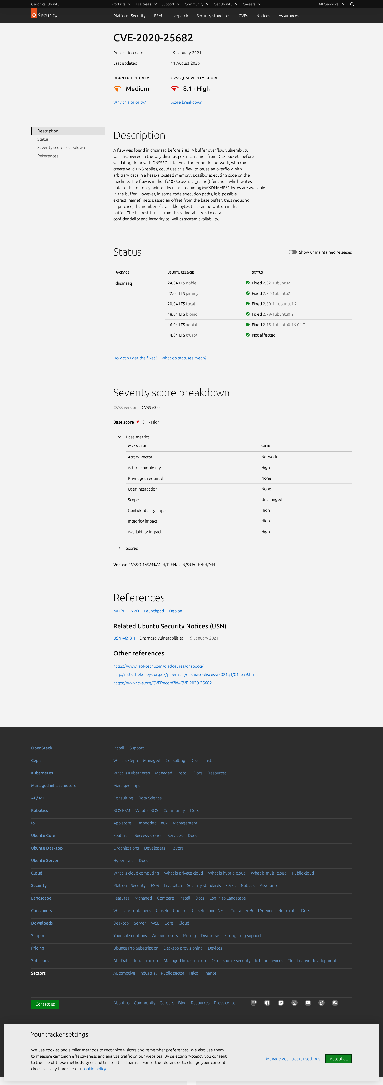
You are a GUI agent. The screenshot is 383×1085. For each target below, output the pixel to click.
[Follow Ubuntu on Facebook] (268, 1004)
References (47, 155)
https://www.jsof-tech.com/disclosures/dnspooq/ (158, 666)
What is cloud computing (136, 873)
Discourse (210, 935)
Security (39, 885)
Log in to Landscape (227, 898)
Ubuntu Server (44, 860)
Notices (263, 15)
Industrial (148, 973)
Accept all (339, 1058)
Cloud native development (311, 960)
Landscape (41, 898)
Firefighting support (242, 935)
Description (47, 130)
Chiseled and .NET (208, 910)
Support (136, 748)
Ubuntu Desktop (47, 848)
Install (118, 748)
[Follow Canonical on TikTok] (322, 1004)
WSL (155, 923)
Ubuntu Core (43, 835)
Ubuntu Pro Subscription (135, 948)
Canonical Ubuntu (45, 4)
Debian (175, 611)
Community (174, 810)
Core (168, 923)
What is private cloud (183, 873)
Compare (165, 898)
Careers (167, 1002)
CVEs (243, 15)
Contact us (45, 1004)
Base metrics (138, 437)
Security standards (213, 15)
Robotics (39, 810)
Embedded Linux (152, 823)
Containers (41, 910)
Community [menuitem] (194, 4)
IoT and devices (269, 960)
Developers (154, 848)
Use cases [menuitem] (143, 4)
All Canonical (329, 4)
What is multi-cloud (269, 873)
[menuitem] (332, 4)
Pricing (189, 935)
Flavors (176, 848)
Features (121, 835)
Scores (132, 548)
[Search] (352, 4)
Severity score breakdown (61, 147)
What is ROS (146, 810)
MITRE (119, 611)
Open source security (231, 960)
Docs (194, 760)
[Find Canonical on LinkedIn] (282, 1004)
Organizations (126, 848)
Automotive (124, 973)
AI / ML (38, 798)
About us (121, 1002)
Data (125, 960)
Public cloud (303, 873)
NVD (135, 611)
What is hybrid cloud (227, 873)
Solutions (40, 960)
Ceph (36, 760)
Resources (217, 773)
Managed (151, 760)
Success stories (148, 835)
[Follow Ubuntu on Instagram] (295, 1004)
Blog (182, 1002)
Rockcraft (287, 910)
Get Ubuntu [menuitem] (223, 4)
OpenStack (41, 748)
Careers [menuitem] (249, 4)
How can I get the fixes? (135, 358)
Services (175, 835)
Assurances (289, 15)
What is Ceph (125, 760)
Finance (209, 973)
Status (43, 139)
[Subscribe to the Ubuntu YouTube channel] (309, 1004)
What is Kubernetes (131, 773)
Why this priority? (129, 102)
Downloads (42, 923)
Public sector (172, 973)
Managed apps (126, 785)
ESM (158, 15)
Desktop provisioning (183, 948)
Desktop (121, 923)
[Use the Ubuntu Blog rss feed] (336, 1004)
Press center (225, 1002)
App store (122, 823)
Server (140, 923)
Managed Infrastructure (185, 960)
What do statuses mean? (183, 358)
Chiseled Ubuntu (171, 910)
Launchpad (154, 611)
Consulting (175, 760)
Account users (165, 935)
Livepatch (179, 15)
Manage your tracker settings (293, 1058)
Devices (215, 948)
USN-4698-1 (124, 638)
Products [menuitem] (118, 4)
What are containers (132, 910)
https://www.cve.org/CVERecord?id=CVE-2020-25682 (162, 682)
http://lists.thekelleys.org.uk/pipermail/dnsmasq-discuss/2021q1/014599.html (185, 674)
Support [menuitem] (168, 4)
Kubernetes (42, 773)
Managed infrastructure (53, 785)
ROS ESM (121, 810)
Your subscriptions (130, 935)
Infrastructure (146, 960)
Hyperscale (123, 860)
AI (115, 960)
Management (185, 823)
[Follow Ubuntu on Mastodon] (255, 1004)
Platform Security (129, 15)
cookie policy (94, 1068)
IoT (34, 823)
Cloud (36, 873)
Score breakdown (186, 102)
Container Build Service (251, 910)
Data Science (150, 798)
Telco (193, 973)
